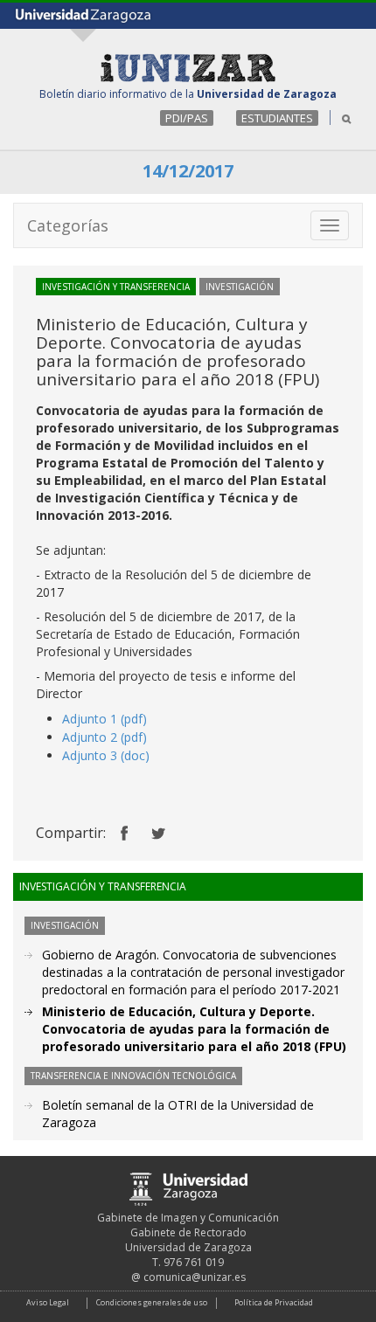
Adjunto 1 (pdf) (104, 718)
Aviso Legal (47, 1302)
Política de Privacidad (273, 1302)
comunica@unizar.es (194, 1277)
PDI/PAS (186, 118)
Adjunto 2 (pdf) (104, 737)
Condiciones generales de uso (151, 1302)
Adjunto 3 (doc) (106, 755)
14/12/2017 (188, 171)
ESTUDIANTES (277, 118)
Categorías (67, 225)
